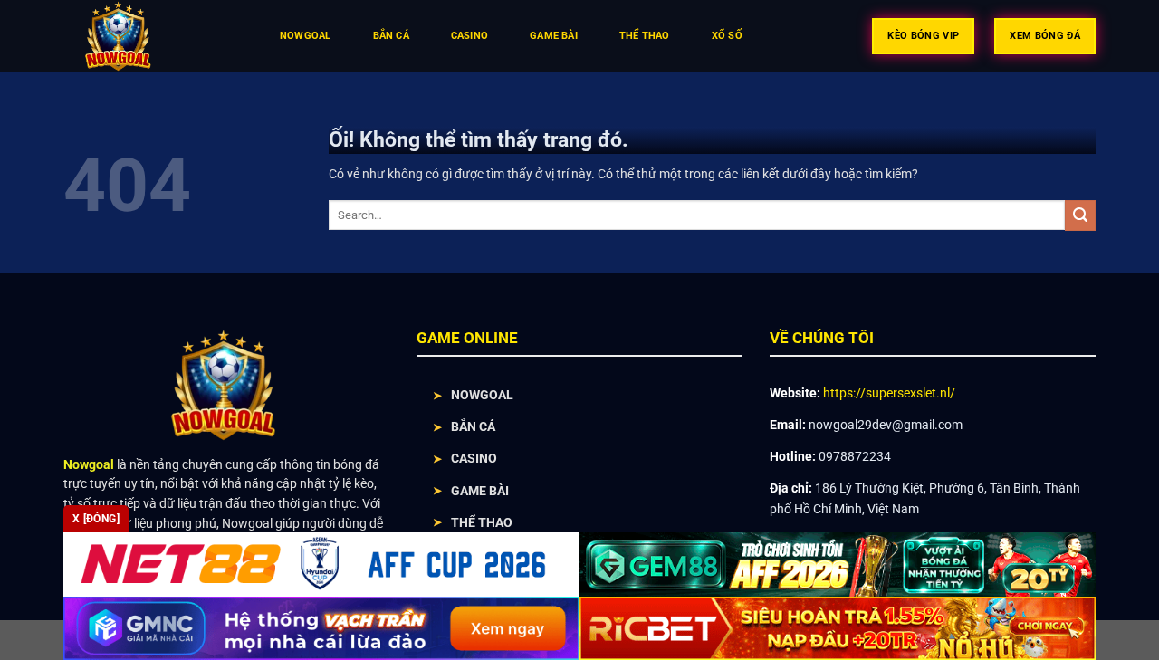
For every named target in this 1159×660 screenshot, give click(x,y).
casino (469, 36)
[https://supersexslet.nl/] (152, 36)
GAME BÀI (480, 490)
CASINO (474, 458)
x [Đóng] (96, 518)
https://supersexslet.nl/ (889, 393)
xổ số (727, 36)
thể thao (644, 36)
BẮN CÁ (473, 426)
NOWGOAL (482, 394)
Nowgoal (305, 36)
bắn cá (391, 36)
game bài (554, 36)
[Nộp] (1080, 215)
